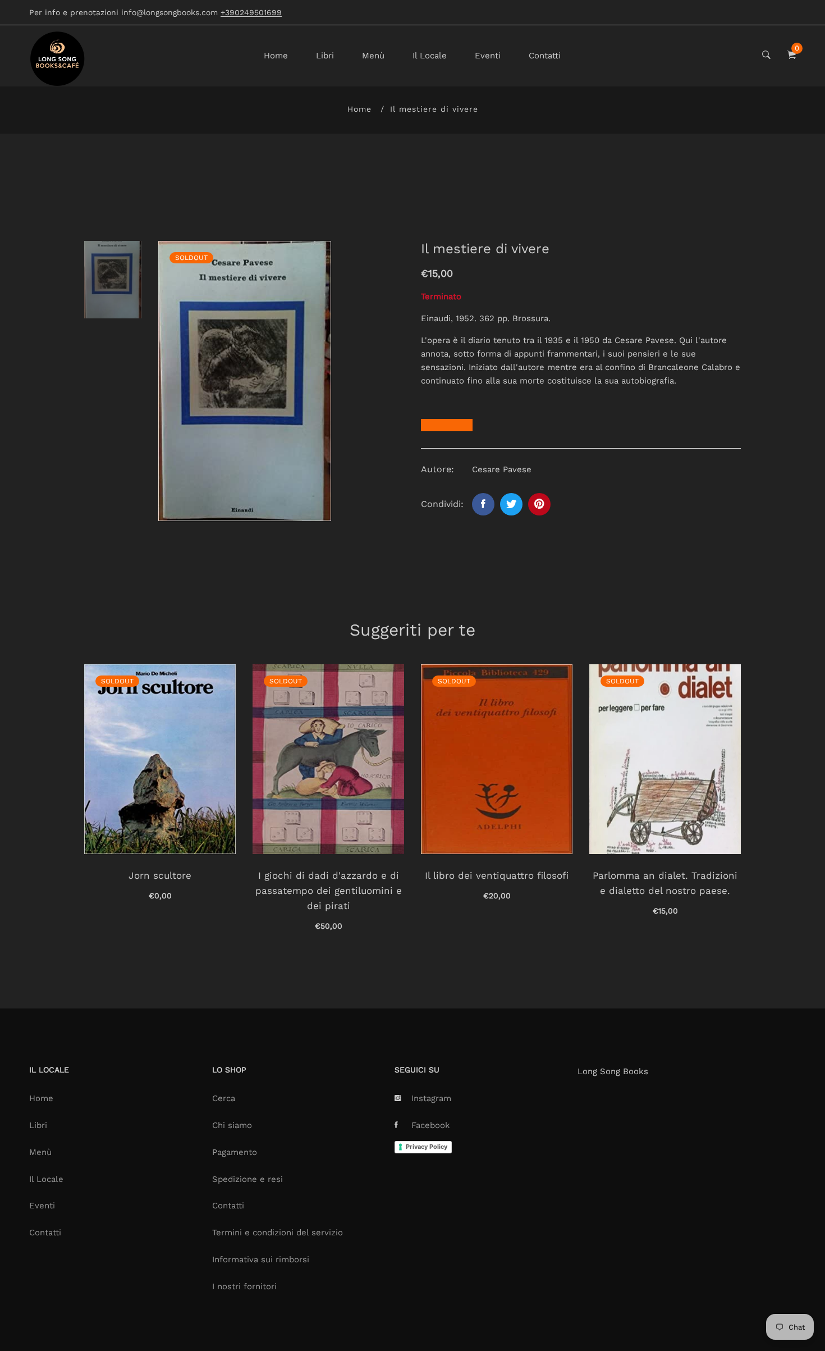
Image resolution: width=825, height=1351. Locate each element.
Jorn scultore (160, 875)
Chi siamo (232, 1125)
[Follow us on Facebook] (483, 504)
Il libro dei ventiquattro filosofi (497, 875)
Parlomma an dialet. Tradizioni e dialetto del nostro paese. (665, 883)
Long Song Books (613, 1071)
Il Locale (429, 56)
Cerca (223, 1098)
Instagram (431, 1098)
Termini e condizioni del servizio (277, 1232)
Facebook (430, 1125)
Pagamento (234, 1152)
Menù (373, 56)
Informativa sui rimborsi (260, 1259)
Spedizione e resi (247, 1179)
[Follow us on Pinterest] (539, 504)
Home (276, 56)
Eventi (488, 56)
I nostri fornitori (244, 1286)
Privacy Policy (426, 1147)
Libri (325, 56)
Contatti (545, 56)
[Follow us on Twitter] (511, 504)
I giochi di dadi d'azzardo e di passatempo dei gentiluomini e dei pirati (328, 890)
